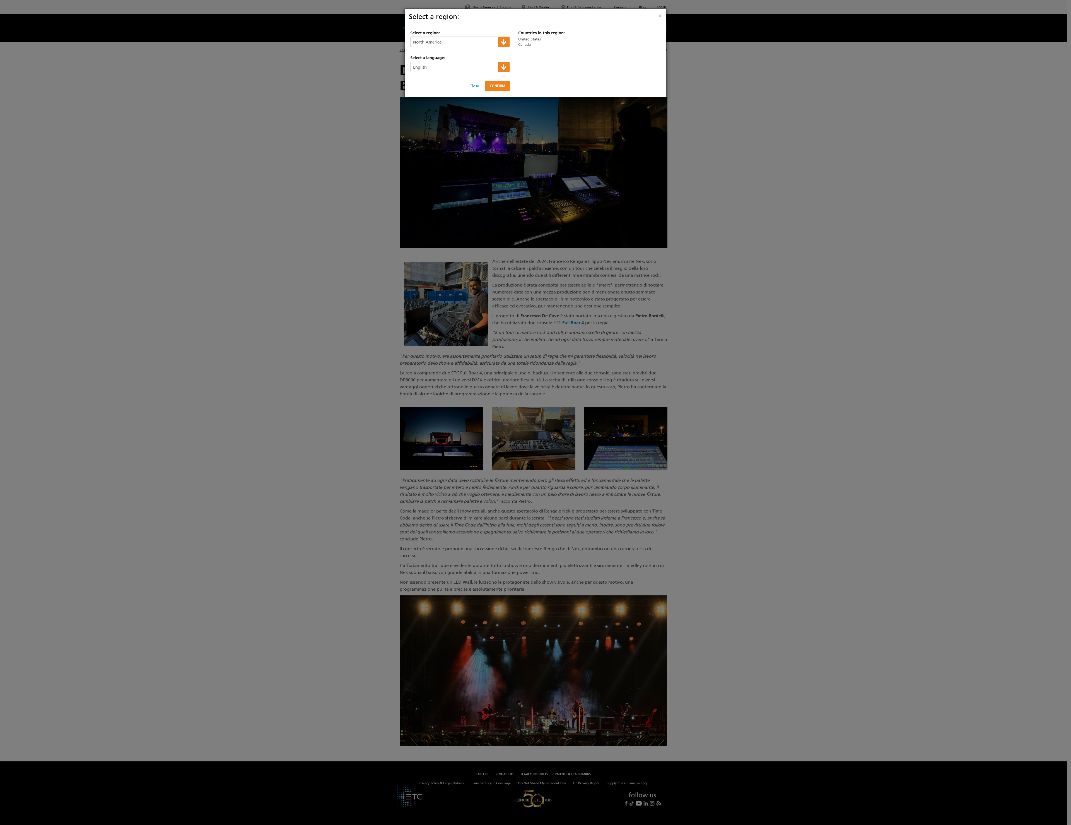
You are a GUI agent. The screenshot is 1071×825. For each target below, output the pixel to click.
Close (474, 85)
